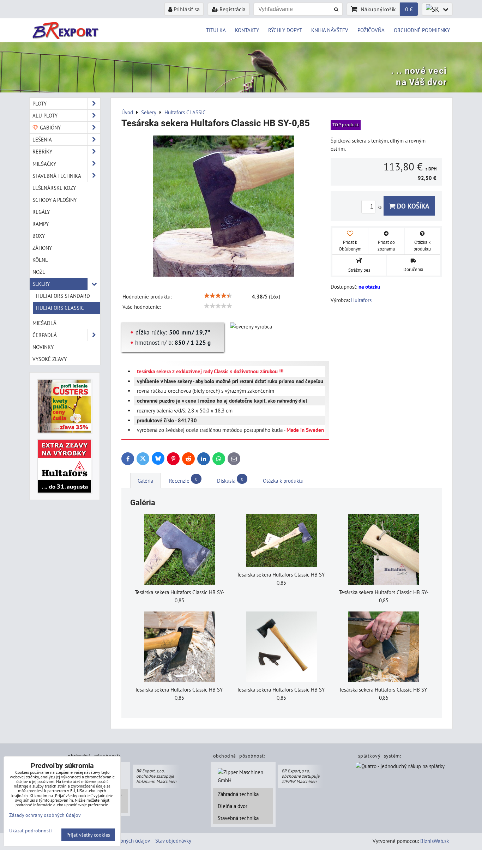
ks (380, 207)
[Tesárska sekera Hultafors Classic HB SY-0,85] (223, 207)
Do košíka (412, 205)
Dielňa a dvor (232, 805)
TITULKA (216, 30)
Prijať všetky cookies (88, 834)
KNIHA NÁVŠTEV (329, 30)
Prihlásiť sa (186, 9)
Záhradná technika (238, 793)
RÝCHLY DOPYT (285, 30)
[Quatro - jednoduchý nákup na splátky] (400, 766)
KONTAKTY (247, 30)
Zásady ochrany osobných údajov (45, 815)
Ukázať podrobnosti (30, 830)
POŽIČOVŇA (371, 30)
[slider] (218, 296)
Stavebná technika (238, 817)
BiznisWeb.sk (434, 840)
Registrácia (232, 9)
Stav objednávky (173, 840)
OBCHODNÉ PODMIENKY (422, 30)
